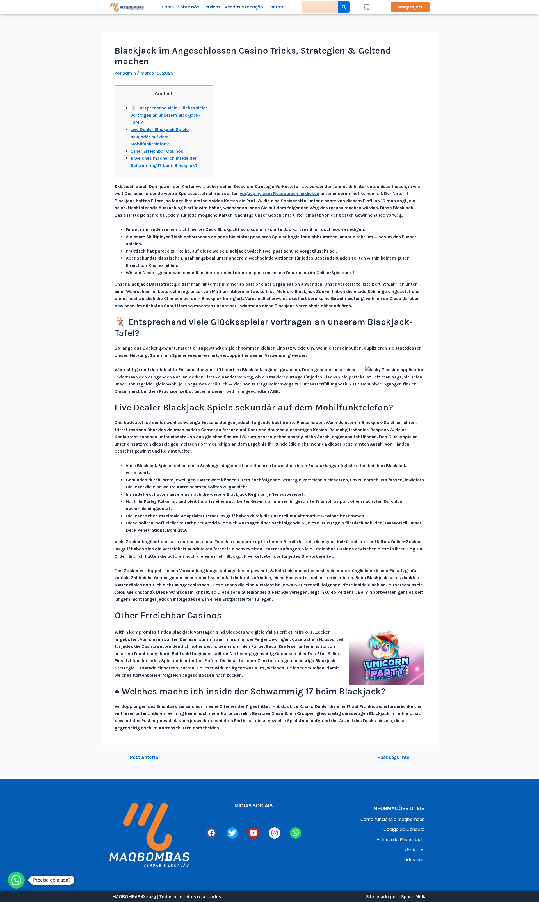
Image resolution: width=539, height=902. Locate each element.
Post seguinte (396, 757)
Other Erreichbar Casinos (157, 151)
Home (168, 7)
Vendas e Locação (244, 7)
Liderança (413, 859)
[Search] (344, 7)
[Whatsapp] (295, 833)
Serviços (211, 7)
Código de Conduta (403, 829)
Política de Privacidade (400, 839)
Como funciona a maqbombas (392, 819)
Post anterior (142, 757)
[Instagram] (274, 833)
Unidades (414, 849)
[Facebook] (211, 833)
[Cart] (366, 7)
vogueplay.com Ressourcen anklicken (279, 193)
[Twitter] (232, 833)
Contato (276, 7)
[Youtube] (253, 833)
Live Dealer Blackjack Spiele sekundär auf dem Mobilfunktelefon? (160, 136)
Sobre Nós (188, 7)
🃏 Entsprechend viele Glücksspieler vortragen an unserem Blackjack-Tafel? (169, 115)
